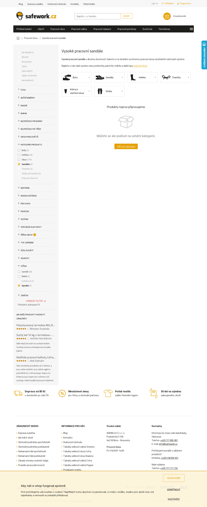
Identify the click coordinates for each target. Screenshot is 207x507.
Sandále (27, 164)
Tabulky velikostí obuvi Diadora (78, 456)
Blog (21, 4)
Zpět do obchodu (126, 146)
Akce (25, 56)
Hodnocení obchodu (56, 4)
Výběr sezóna (29, 75)
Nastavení (174, 499)
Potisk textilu (89, 4)
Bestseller (27, 80)
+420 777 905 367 (169, 440)
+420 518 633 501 (169, 458)
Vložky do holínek (31, 173)
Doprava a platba (35, 4)
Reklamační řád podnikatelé (31, 456)
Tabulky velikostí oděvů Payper (78, 465)
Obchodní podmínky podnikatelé (33, 447)
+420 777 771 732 (169, 468)
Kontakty (75, 4)
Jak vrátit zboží (25, 437)
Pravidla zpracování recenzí (31, 465)
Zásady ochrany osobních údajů (33, 460)
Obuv (26, 159)
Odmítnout (173, 489)
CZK (153, 3)
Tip (24, 66)
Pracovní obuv (29, 178)
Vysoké (26, 285)
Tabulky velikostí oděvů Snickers (79, 447)
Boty (25, 150)
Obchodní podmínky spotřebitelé (34, 442)
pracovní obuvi (140, 66)
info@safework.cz (168, 444)
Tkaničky (27, 168)
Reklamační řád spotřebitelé (32, 451)
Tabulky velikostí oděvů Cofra (77, 460)
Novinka (26, 61)
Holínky (27, 154)
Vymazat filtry (34, 301)
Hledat (126, 16)
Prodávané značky (72, 470)
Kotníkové (27, 281)
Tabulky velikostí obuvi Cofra (77, 451)
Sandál (26, 271)
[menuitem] (24, 28)
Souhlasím (173, 478)
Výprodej (27, 70)
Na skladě (27, 52)
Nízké (25, 276)
